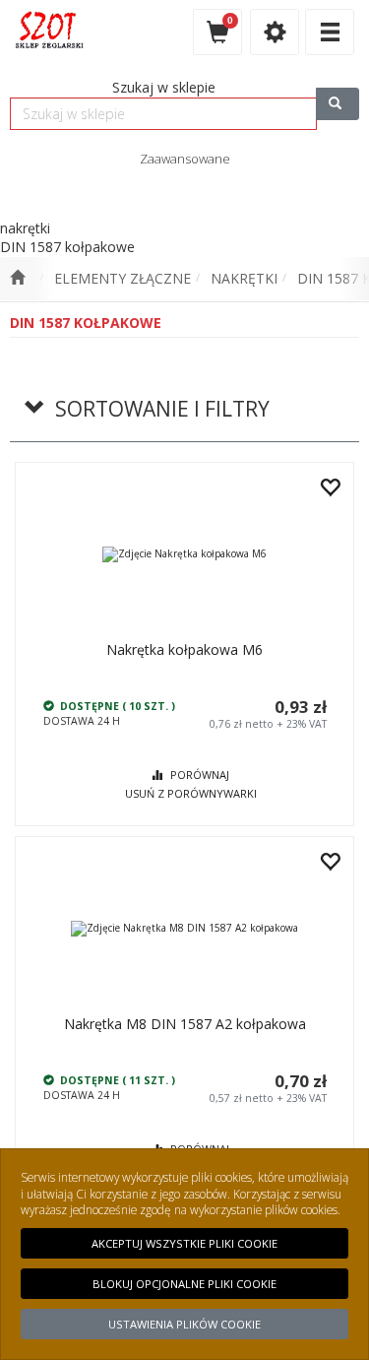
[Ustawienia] (274, 32)
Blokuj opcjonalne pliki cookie (184, 1283)
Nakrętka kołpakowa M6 (184, 649)
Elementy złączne (122, 278)
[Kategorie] (329, 32)
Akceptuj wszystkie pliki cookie (184, 1243)
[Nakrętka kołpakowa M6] (184, 554)
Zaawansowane (185, 158)
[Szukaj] (337, 104)
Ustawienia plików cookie (184, 1324)
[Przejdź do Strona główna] (17, 278)
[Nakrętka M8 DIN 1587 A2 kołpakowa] (184, 928)
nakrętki (244, 278)
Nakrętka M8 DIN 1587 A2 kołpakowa (185, 1023)
